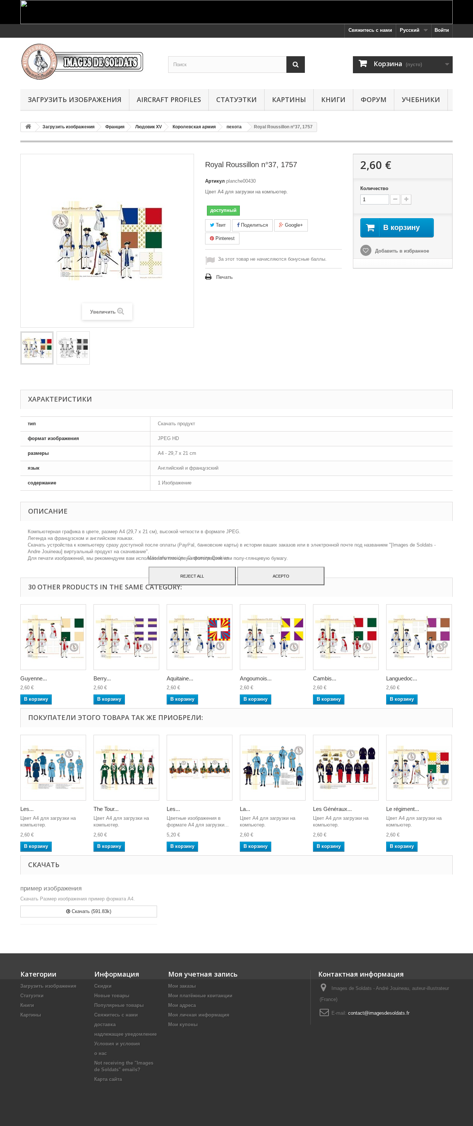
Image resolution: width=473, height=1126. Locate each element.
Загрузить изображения (75, 99)
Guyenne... (33, 678)
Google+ (293, 225)
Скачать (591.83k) (90, 911)
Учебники (421, 99)
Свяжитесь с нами (370, 30)
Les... (27, 809)
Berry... (102, 678)
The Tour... (106, 809)
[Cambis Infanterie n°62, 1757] (346, 637)
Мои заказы (182, 986)
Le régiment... (402, 809)
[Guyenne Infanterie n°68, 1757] (53, 637)
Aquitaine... (180, 678)
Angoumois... (256, 678)
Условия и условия (117, 1043)
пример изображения (51, 888)
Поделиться (253, 225)
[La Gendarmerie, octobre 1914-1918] (273, 768)
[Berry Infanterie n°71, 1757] (126, 637)
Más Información (166, 557)
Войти (442, 30)
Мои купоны (183, 1024)
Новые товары (111, 995)
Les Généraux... (332, 809)
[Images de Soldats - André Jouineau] (88, 61)
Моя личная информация (198, 1015)
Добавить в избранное (401, 251)
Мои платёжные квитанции (200, 995)
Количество (374, 188)
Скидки (103, 986)
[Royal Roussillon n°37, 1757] (37, 348)
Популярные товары (119, 1005)
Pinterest (224, 238)
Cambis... (324, 678)
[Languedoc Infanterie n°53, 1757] (419, 637)
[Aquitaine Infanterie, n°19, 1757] (199, 637)
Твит (220, 225)
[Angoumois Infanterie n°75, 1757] (273, 637)
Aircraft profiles (169, 99)
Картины (289, 99)
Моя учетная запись (203, 974)
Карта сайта (108, 1079)
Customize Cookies (208, 557)
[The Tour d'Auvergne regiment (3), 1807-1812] (126, 768)
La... (245, 809)
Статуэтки (236, 99)
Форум (374, 99)
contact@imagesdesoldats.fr (378, 1013)
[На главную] (28, 127)
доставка (105, 1024)
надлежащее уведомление (125, 1034)
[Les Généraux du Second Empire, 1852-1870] (346, 768)
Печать (224, 277)
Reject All (192, 576)
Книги (333, 99)
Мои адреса (182, 1005)
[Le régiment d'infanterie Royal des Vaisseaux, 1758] (419, 768)
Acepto (281, 576)
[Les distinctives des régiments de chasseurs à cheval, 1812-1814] (199, 768)
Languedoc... (401, 678)
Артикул (215, 181)
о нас (100, 1053)
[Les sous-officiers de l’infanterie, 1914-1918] (53, 768)
